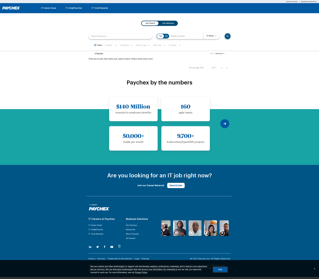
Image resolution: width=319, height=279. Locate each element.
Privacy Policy (141, 272)
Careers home (291, 1)
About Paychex (132, 234)
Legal (136, 259)
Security (101, 259)
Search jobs (175, 185)
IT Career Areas (48, 8)
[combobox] (120, 36)
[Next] (224, 123)
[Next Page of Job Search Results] (227, 67)
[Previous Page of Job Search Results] (222, 67)
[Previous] (94, 123)
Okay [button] (220, 269)
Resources (130, 230)
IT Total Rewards (100, 8)
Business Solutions (308, 1)
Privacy (92, 259)
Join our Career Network (150, 185)
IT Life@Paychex (74, 8)
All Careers (130, 238)
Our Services (131, 225)
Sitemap (145, 259)
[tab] (150, 23)
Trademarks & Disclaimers (119, 259)
